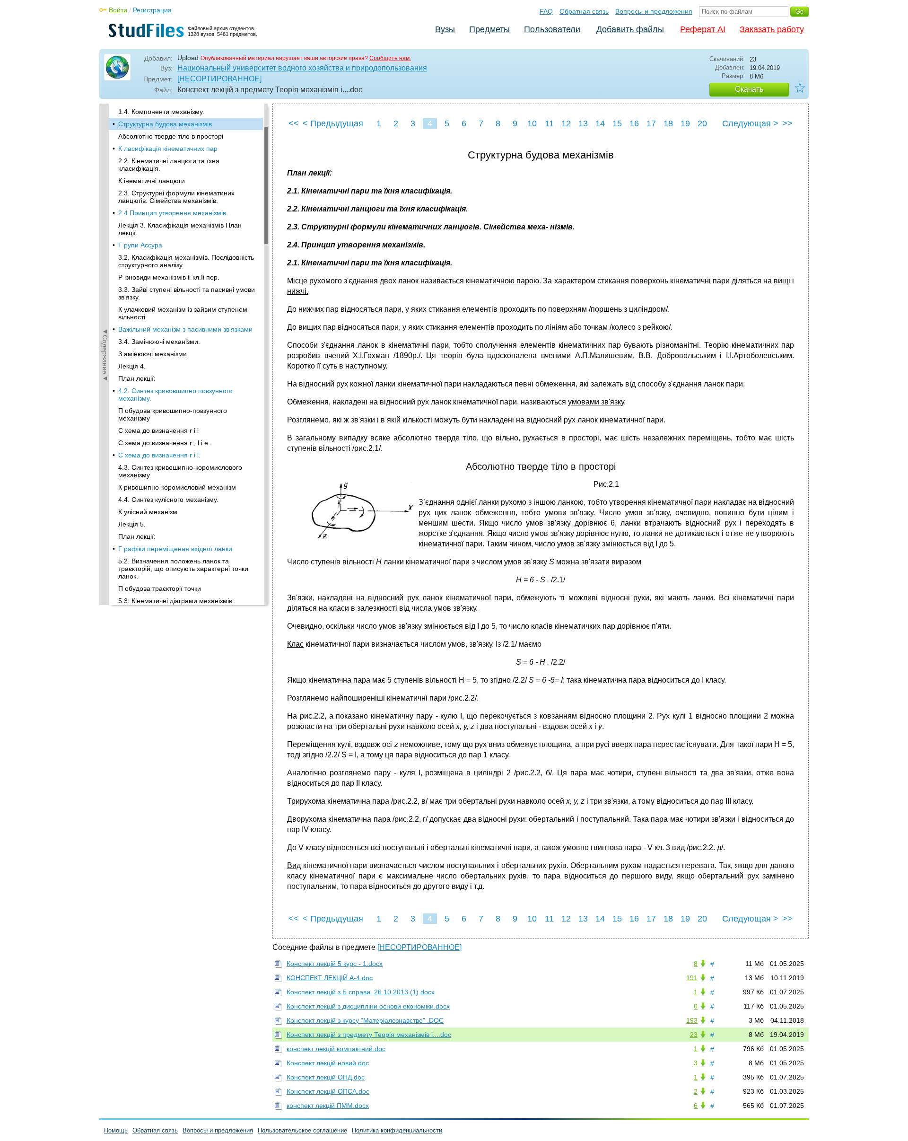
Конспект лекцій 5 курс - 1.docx (335, 963)
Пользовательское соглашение (302, 1130)
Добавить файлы (630, 29)
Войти (118, 10)
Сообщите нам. (390, 58)
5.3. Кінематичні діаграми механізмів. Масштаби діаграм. (176, 604)
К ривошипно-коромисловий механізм (177, 487)
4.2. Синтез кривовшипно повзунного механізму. (175, 394)
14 (600, 123)
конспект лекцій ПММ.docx (328, 1105)
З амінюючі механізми (152, 354)
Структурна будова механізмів (165, 124)
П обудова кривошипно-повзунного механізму (172, 414)
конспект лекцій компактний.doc (336, 1049)
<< (293, 123)
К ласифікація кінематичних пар (168, 148)
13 (583, 123)
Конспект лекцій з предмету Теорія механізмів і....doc (369, 1034)
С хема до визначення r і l (158, 430)
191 (692, 978)
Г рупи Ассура (140, 245)
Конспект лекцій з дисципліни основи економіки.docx (368, 1006)
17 (651, 123)
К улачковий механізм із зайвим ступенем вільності (182, 313)
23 (694, 1034)
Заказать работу (772, 29)
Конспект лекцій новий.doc (328, 1063)
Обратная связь (584, 11)
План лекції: (137, 378)
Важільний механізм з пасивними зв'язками (185, 329)
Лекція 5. (132, 524)
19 (685, 123)
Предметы (489, 29)
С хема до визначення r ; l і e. (164, 443)
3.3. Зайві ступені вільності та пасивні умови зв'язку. (186, 293)
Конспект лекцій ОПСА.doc (328, 1091)
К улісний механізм (147, 512)
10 (532, 123)
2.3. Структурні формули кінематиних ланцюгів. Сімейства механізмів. (176, 196)
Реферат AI (702, 29)
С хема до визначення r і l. (159, 455)
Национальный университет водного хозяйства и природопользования (302, 68)
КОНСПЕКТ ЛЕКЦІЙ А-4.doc (330, 978)
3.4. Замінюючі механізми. (159, 341)
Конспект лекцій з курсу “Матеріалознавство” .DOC (365, 1020)
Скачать (749, 89)
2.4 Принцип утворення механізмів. (173, 213)
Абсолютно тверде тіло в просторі (170, 136)
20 (702, 123)
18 (668, 123)
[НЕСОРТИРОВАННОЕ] (219, 79)
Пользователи (552, 29)
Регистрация (152, 10)
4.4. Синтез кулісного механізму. (168, 499)
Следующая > (750, 123)
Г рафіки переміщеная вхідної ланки (175, 549)
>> (787, 123)
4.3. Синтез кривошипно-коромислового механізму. (180, 471)
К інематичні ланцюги (151, 180)
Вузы (445, 29)
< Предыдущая (333, 123)
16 (634, 123)
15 (617, 123)
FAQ (546, 11)
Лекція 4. (132, 366)
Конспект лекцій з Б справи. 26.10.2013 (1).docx (361, 992)
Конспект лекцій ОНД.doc (326, 1077)
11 (549, 123)
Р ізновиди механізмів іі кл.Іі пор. (168, 277)
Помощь (116, 1130)
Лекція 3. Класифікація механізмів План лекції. (180, 229)
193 (692, 1020)
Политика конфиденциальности (397, 1130)
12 (566, 123)
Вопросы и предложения (653, 11)
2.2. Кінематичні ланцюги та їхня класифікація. (168, 164)
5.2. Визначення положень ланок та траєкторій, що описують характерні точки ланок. (183, 568)
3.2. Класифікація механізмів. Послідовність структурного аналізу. (186, 261)
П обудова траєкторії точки (159, 588)
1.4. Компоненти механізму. (161, 111)
